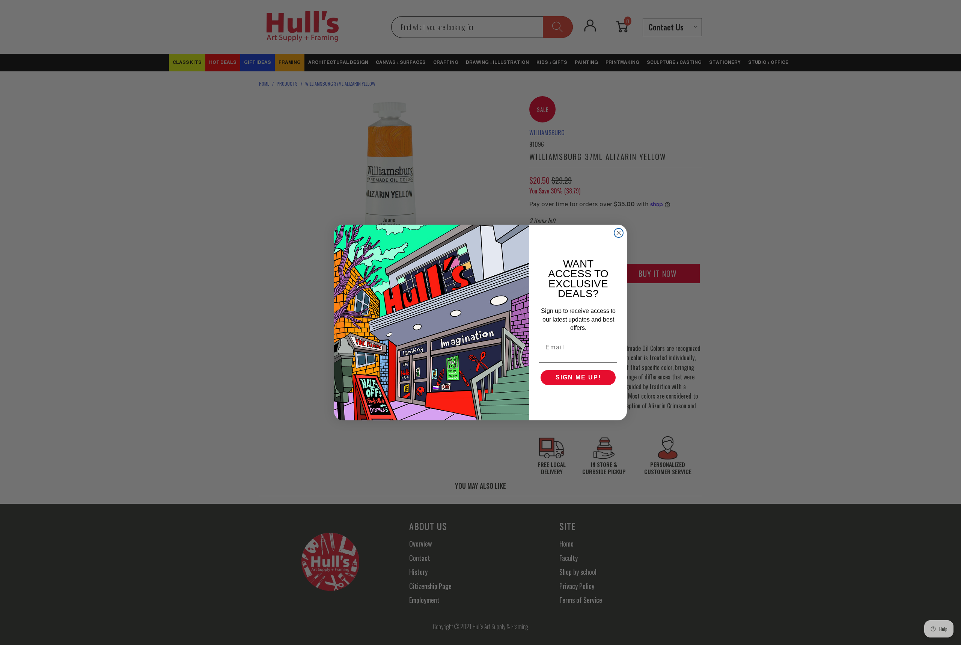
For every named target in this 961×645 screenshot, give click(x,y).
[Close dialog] (618, 232)
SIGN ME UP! (578, 377)
